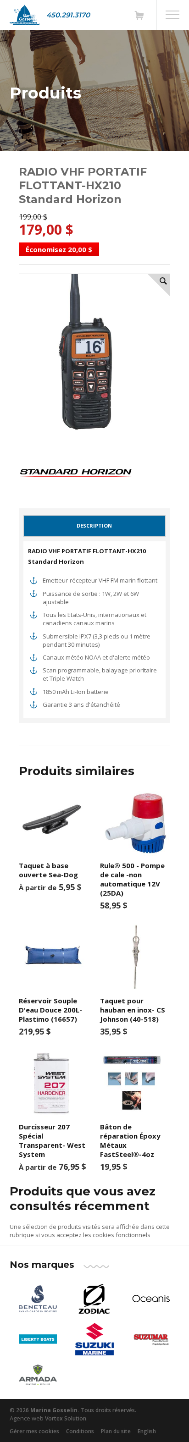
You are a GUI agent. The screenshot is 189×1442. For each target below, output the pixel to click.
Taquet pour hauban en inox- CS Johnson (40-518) (132, 1010)
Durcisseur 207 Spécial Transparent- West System (52, 1140)
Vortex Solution (65, 1418)
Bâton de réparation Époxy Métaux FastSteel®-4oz (130, 1140)
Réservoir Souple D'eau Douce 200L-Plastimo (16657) (50, 1010)
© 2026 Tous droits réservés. (73, 1410)
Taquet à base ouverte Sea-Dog (48, 870)
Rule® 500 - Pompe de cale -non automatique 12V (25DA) (132, 879)
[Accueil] (24, 15)
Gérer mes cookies (34, 1431)
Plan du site (116, 1431)
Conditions (80, 1431)
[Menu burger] (172, 15)
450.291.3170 (68, 15)
